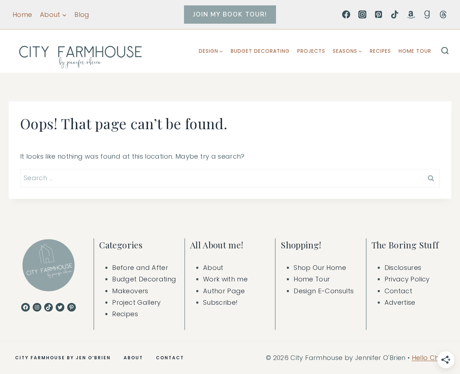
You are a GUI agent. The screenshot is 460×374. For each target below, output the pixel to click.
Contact (399, 290)
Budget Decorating (260, 51)
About (213, 267)
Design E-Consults (324, 290)
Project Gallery (136, 302)
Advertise (400, 302)
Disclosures (403, 267)
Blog (81, 14)
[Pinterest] (379, 14)
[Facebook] (346, 14)
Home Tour (415, 51)
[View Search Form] (444, 51)
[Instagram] (362, 14)
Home (22, 14)
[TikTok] (395, 14)
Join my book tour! (230, 14)
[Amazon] (411, 14)
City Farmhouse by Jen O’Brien (63, 358)
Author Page (224, 290)
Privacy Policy (407, 279)
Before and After (140, 267)
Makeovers (130, 290)
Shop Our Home (320, 267)
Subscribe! (220, 302)
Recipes (380, 51)
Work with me (225, 279)
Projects (311, 51)
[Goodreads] (427, 14)
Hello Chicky (431, 357)
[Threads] (443, 14)
